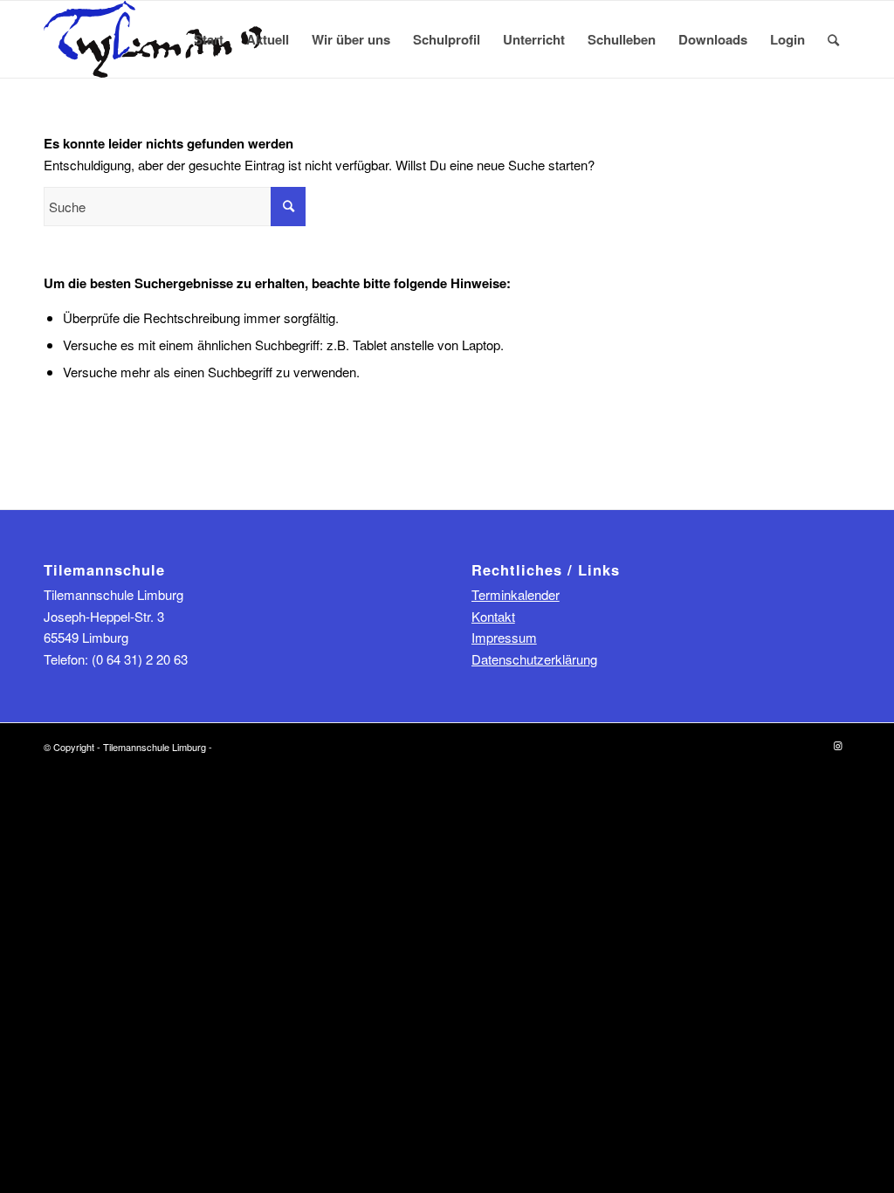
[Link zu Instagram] (837, 745)
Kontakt (493, 616)
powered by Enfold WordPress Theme (295, 747)
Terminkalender (515, 594)
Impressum (504, 637)
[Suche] (833, 39)
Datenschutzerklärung (534, 659)
